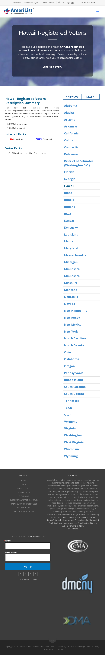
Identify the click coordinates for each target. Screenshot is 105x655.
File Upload (24, 496)
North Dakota (74, 345)
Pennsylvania (74, 373)
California (71, 133)
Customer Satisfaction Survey (24, 500)
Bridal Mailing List (85, 523)
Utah (67, 414)
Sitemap (59, 649)
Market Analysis (31, 2)
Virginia (70, 428)
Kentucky (71, 227)
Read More (73, 528)
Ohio (67, 352)
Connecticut (73, 147)
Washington (73, 435)
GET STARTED (52, 67)
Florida (69, 172)
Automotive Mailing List (72, 526)
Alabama (70, 106)
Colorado (70, 140)
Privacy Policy (23, 507)
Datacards (16, 2)
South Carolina (75, 387)
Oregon (69, 366)
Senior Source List (70, 517)
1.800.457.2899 (88, 2)
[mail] (72, 2)
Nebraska (71, 297)
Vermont (70, 421)
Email (8, 541)
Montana (70, 290)
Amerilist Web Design (75, 646)
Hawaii (69, 186)
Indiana (69, 207)
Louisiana (71, 234)
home (23, 480)
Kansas (69, 220)
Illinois (69, 200)
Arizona (69, 119)
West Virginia (74, 442)
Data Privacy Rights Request (24, 504)
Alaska (69, 112)
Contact (24, 484)
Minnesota (72, 269)
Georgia (69, 179)
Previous (72, 96)
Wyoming (71, 456)
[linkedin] (68, 2)
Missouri (70, 283)
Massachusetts (75, 255)
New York (71, 331)
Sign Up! (28, 566)
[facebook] (59, 2)
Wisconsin (71, 449)
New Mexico (72, 324)
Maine (68, 241)
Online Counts (48, 2)
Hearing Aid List (70, 523)
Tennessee (71, 401)
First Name (11, 552)
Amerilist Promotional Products (69, 520)
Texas (68, 407)
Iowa (67, 214)
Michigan (71, 262)
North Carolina (75, 338)
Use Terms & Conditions (24, 511)
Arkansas (71, 126)
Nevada (69, 304)
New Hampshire (75, 310)
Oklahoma (71, 359)
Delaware (71, 154)
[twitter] (64, 2)
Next (89, 96)
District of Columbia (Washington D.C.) (79, 163)
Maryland (71, 248)
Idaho (68, 193)
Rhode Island (73, 380)
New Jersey (72, 317)
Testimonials (24, 492)
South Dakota (74, 394)
